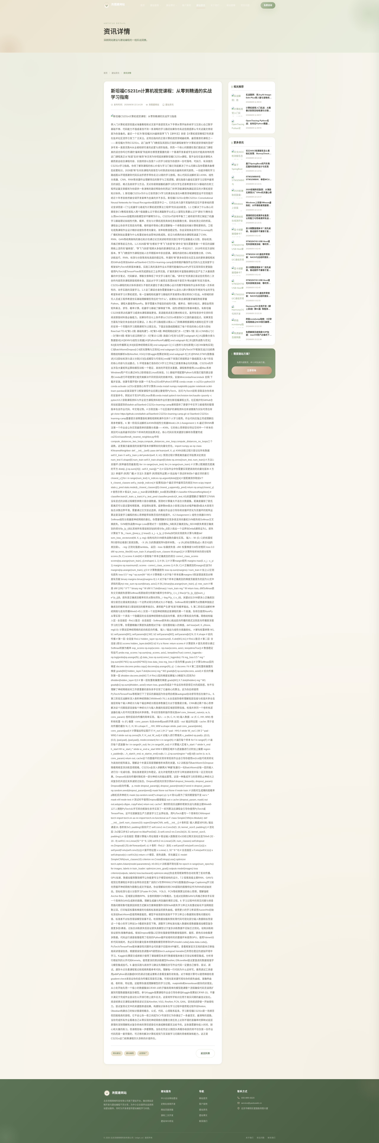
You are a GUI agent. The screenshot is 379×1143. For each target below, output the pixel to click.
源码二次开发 (167, 1115)
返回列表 (205, 1053)
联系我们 (203, 1121)
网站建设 (117, 1053)
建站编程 (130, 1053)
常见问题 (245, 5)
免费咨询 (268, 5)
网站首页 (203, 1098)
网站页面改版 (167, 1110)
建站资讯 (200, 5)
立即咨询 (251, 370)
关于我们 (215, 5)
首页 (142, 5)
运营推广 (143, 1053)
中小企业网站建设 (169, 1098)
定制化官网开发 (168, 1104)
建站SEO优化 (167, 1121)
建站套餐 (231, 5)
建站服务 (154, 5)
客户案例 (186, 5)
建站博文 (170, 5)
